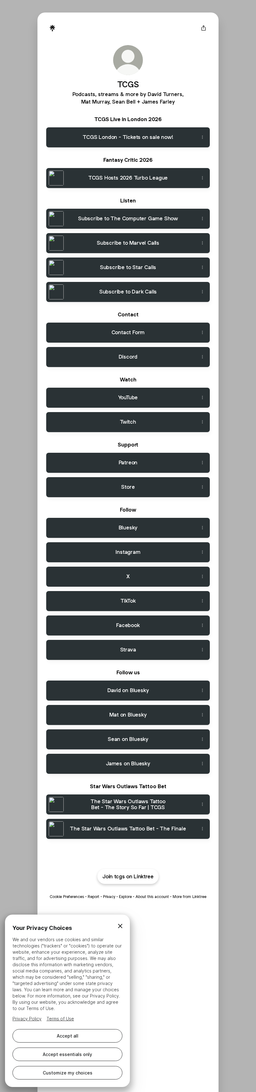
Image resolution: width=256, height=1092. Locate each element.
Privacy (109, 896)
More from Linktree (189, 896)
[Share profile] (203, 28)
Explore (125, 896)
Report (93, 896)
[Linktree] (52, 28)
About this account (152, 896)
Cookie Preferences (67, 896)
